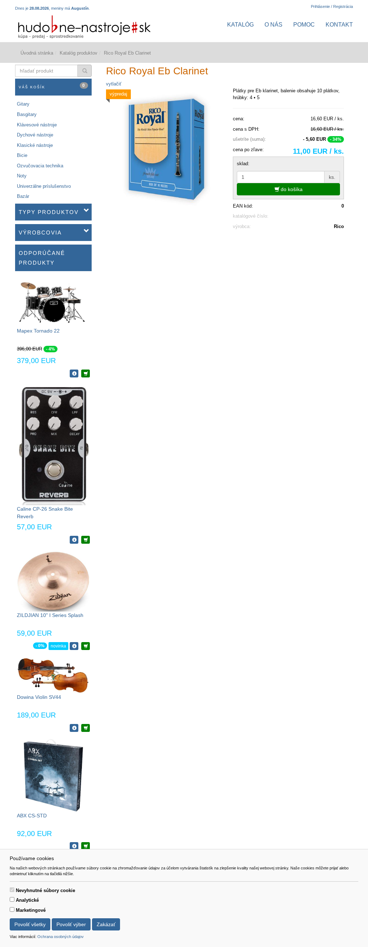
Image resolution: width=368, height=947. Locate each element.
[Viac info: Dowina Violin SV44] (74, 728)
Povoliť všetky (30, 924)
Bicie (22, 155)
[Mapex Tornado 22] (53, 302)
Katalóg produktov (78, 53)
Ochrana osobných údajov (60, 936)
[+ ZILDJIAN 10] (85, 646)
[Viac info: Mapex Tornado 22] (74, 373)
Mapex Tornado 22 (38, 331)
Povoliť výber (71, 924)
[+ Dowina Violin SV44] (85, 728)
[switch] (12, 889)
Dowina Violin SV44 (39, 697)
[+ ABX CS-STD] (85, 846)
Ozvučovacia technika (40, 165)
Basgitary (27, 114)
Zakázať (106, 924)
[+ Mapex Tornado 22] (85, 373)
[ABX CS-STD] (53, 775)
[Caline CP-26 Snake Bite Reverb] (53, 444)
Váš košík (52, 86)
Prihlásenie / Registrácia (332, 6)
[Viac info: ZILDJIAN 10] (74, 646)
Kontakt (339, 25)
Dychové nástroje (35, 135)
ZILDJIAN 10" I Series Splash (50, 615)
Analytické (27, 900)
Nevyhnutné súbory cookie (45, 890)
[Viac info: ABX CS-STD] (74, 846)
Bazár (23, 196)
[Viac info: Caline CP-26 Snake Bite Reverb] (74, 540)
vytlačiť (113, 84)
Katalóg (240, 25)
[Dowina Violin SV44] (53, 675)
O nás (273, 25)
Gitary (23, 104)
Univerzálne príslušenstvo (44, 186)
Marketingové (31, 910)
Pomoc (304, 25)
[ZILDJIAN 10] (53, 581)
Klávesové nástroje (37, 124)
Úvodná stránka (36, 53)
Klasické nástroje (35, 145)
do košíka (291, 189)
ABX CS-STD (32, 815)
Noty (22, 175)
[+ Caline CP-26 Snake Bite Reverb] (85, 540)
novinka (58, 646)
